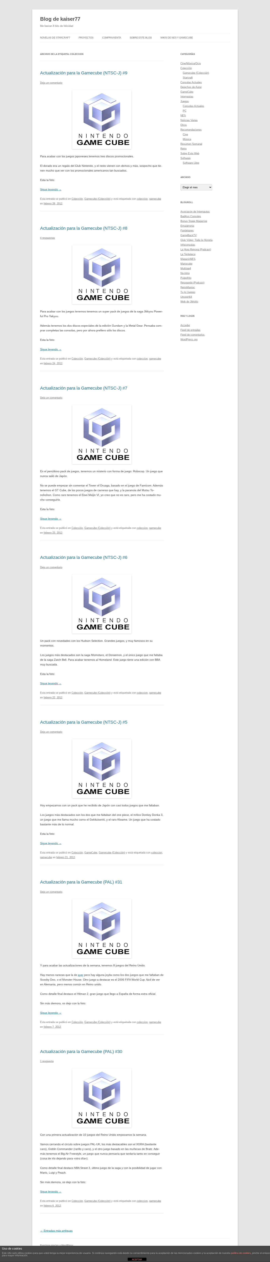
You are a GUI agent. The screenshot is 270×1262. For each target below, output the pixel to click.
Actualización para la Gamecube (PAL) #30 (81, 1051)
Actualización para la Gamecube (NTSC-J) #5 (83, 722)
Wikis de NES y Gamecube (176, 37)
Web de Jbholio (189, 301)
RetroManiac (187, 287)
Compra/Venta (111, 37)
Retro (183, 148)
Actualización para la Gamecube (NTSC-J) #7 (83, 388)
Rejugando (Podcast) (192, 282)
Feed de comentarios (192, 334)
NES (183, 115)
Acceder (185, 325)
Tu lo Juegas (187, 292)
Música (187, 139)
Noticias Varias (189, 120)
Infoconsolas (187, 244)
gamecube (155, 198)
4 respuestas (47, 237)
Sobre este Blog (141, 37)
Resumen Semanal (191, 143)
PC (184, 110)
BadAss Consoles (190, 216)
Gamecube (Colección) (97, 198)
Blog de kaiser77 (60, 19)
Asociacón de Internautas (195, 211)
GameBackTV (188, 235)
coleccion (142, 198)
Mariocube (186, 263)
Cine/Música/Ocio (190, 63)
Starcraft (188, 77)
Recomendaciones (191, 129)
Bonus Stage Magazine (193, 221)
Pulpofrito (185, 277)
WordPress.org (188, 339)
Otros (183, 125)
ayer (80, 974)
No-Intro (185, 273)
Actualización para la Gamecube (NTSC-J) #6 (83, 557)
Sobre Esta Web (189, 153)
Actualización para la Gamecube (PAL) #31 (81, 882)
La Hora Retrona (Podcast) (195, 249)
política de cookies (241, 1253)
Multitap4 (185, 268)
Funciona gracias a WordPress (56, 1245)
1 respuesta (47, 1061)
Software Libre (191, 162)
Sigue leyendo (50, 189)
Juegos (184, 101)
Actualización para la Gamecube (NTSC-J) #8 (83, 228)
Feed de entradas (190, 330)
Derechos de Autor (191, 87)
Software (185, 158)
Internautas (186, 96)
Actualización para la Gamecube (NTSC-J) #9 (83, 72)
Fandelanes (187, 230)
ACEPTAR (137, 1259)
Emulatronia (187, 225)
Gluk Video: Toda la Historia (196, 240)
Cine (185, 134)
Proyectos (86, 37)
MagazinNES (187, 259)
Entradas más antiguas (56, 1230)
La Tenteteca (187, 254)
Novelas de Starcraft (55, 37)
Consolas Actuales (191, 82)
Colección (77, 198)
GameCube (90, 852)
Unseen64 (186, 296)
